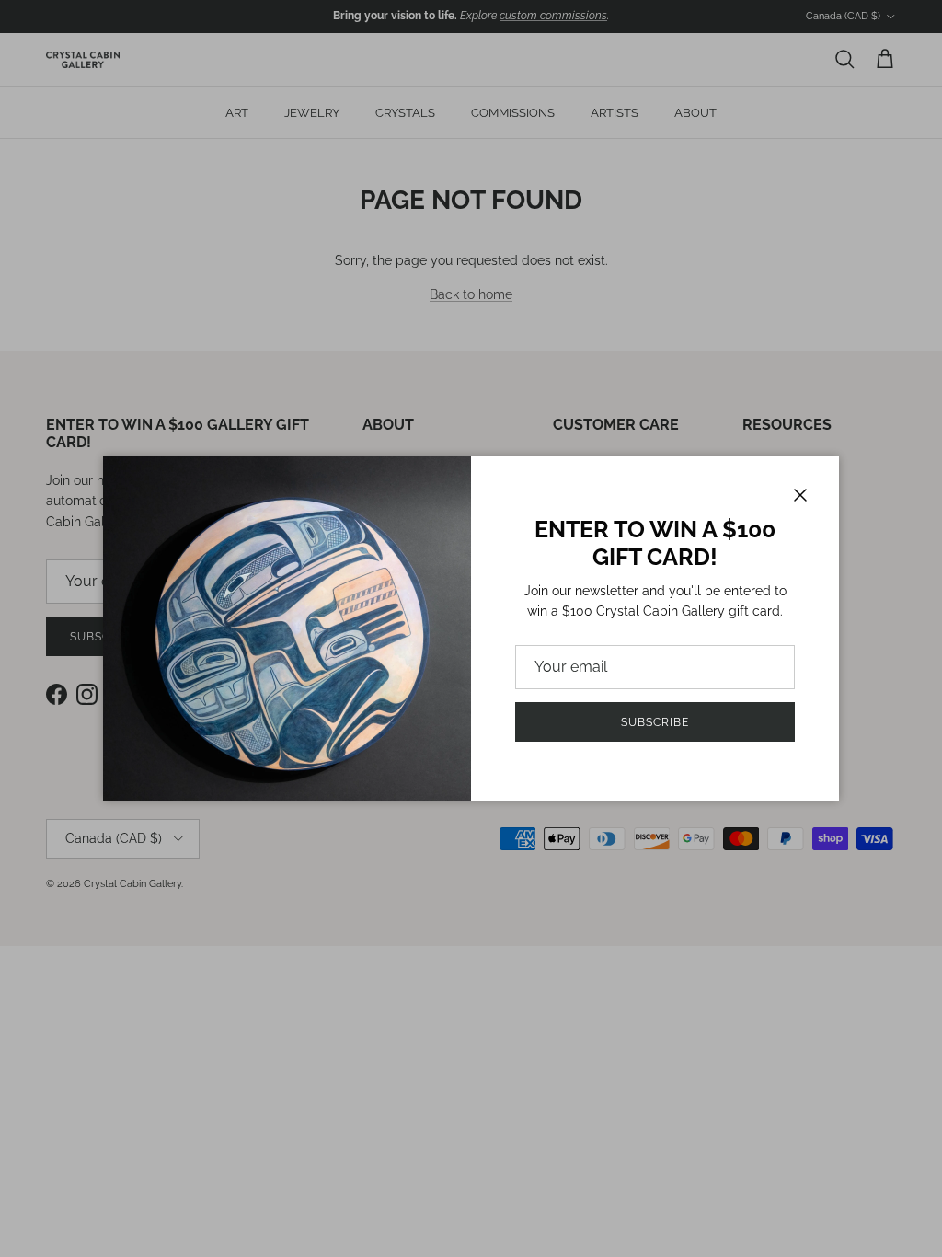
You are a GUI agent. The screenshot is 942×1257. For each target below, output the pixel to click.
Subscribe (655, 722)
